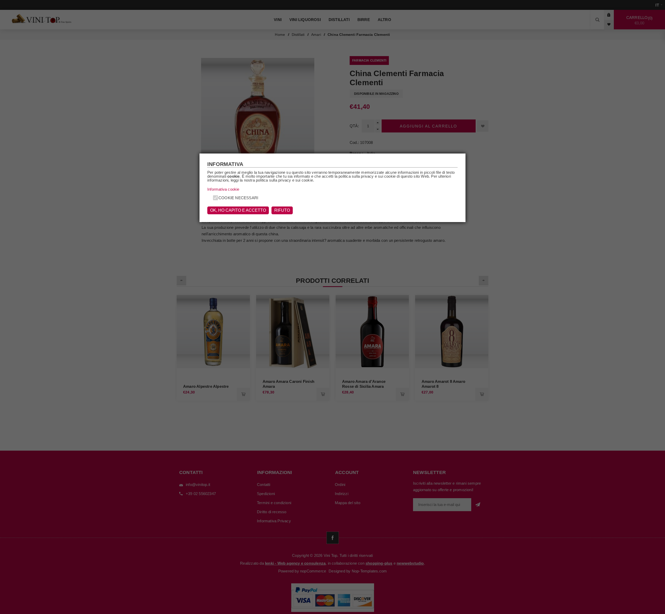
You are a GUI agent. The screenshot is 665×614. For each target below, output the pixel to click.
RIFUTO (282, 210)
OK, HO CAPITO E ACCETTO (238, 210)
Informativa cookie (223, 189)
